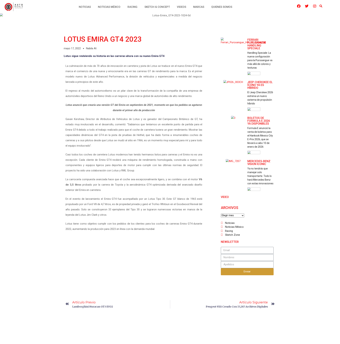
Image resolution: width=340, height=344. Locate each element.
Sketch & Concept (157, 7)
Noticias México (109, 7)
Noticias (85, 7)
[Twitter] (306, 6)
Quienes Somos (221, 7)
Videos (181, 7)
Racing (132, 7)
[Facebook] (298, 6)
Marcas (198, 7)
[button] (321, 6)
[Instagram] (314, 6)
